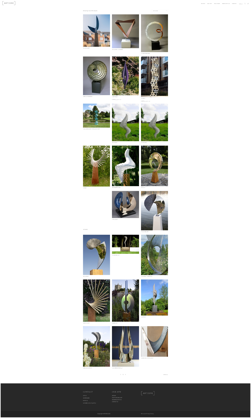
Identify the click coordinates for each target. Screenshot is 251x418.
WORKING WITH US (117, 399)
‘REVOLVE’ (86, 323)
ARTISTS (114, 395)
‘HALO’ (143, 187)
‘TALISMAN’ (145, 231)
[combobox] (160, 10)
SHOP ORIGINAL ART (117, 397)
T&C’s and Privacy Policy (147, 413)
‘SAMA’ (143, 98)
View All (165, 374)
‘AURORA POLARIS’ (147, 358)
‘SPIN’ (85, 188)
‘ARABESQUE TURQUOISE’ (91, 129)
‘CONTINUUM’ (145, 53)
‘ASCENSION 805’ (117, 368)
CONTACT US (115, 401)
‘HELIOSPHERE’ (88, 96)
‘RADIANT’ (86, 48)
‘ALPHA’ (143, 317)
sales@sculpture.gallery (89, 403)
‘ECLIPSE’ (86, 276)
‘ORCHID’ (115, 219)
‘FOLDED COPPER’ (117, 49)
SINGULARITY (87, 368)
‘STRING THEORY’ (147, 276)
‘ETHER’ (85, 229)
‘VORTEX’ (144, 142)
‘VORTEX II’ (116, 255)
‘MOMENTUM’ (116, 187)
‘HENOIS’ (115, 323)
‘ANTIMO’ (115, 96)
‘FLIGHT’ (115, 142)
